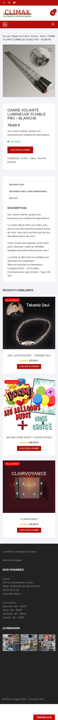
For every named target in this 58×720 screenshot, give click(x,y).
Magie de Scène (20, 36)
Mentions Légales (12, 560)
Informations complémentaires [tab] (28, 191)
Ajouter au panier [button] (29, 366)
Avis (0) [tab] (13, 198)
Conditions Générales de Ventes (20, 551)
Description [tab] (16, 184)
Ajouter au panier (20, 150)
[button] (49, 50)
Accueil (6, 36)
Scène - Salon (38, 36)
